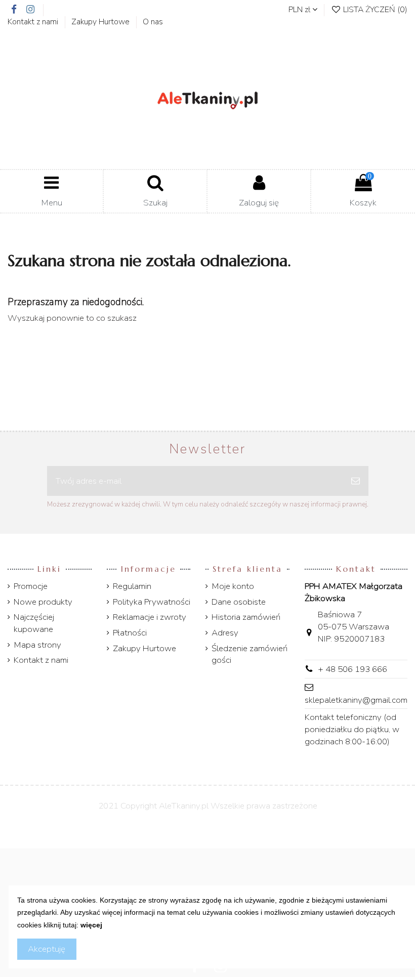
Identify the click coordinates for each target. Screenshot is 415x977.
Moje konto (233, 586)
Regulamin (132, 586)
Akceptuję (46, 949)
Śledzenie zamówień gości (249, 654)
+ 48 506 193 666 (352, 669)
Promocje (31, 586)
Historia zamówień (246, 617)
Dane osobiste (239, 602)
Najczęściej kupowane (34, 623)
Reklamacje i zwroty (149, 617)
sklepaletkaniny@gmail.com (356, 700)
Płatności (130, 633)
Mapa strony (37, 645)
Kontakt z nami (34, 21)
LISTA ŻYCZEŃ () (374, 9)
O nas (153, 21)
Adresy (225, 633)
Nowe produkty (43, 602)
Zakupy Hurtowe (101, 21)
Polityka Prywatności (151, 602)
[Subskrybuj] (355, 481)
